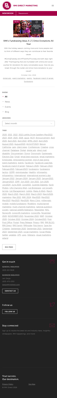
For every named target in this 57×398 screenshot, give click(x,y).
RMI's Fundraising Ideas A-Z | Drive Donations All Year (28, 42)
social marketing (30, 232)
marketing (6, 197)
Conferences (34, 147)
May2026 (25, 201)
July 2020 (25, 182)
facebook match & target (43, 78)
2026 (21, 138)
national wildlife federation (21, 210)
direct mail (42, 150)
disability (6, 154)
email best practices (30, 157)
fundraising (28, 81)
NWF (42, 216)
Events (8, 107)
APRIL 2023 (33, 141)
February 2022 (46, 166)
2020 (4, 135)
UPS (19, 235)
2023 (4, 138)
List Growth (47, 188)
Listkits (29, 191)
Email (17, 157)
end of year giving (41, 160)
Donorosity (36, 154)
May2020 (36, 197)
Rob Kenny (38, 226)
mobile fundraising (18, 204)
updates (12, 235)
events (29, 78)
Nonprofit (6, 213)
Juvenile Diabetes (40, 185)
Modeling (31, 204)
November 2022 (31, 216)
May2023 (6, 201)
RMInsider (27, 226)
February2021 (8, 169)
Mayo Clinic (35, 201)
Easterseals (47, 154)
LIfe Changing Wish (18, 188)
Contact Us (10, 291)
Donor (27, 154)
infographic (42, 172)
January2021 (47, 179)
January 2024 (21, 179)
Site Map (31, 384)
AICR (32, 138)
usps (24, 235)
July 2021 (34, 182)
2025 (15, 138)
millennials (46, 201)
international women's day (39, 176)
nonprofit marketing (21, 213)
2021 (10, 135)
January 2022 (8, 179)
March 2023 (36, 194)
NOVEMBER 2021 (15, 216)
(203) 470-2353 (8, 281)
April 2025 (43, 141)
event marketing (19, 78)
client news (22, 147)
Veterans (31, 235)
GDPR (11, 172)
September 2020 (18, 229)
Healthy (32, 172)
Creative (44, 147)
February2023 (21, 169)
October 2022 (14, 219)
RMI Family (17, 226)
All (6, 97)
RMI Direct (7, 226)
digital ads (7, 78)
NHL (47, 210)
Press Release (26, 223)
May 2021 (16, 197)
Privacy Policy (7, 384)
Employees (7, 160)
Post (49, 219)
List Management (17, 191)
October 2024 (27, 219)
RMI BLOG (49, 223)
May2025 (15, 201)
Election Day (8, 157)
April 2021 (12, 141)
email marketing (47, 157)
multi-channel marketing (23, 207)
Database (15, 150)
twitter (5, 235)
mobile (5, 204)
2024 (10, 138)
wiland (5, 238)
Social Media (45, 232)
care (14, 147)
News (7, 102)
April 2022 (22, 141)
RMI (42, 223)
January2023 (8, 182)
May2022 (45, 197)
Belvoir (42, 144)
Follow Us (10, 312)
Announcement (43, 138)
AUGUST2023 (32, 144)
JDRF (17, 182)
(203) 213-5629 (8, 270)
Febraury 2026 (32, 166)
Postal (16, 223)
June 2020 (16, 185)
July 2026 (44, 182)
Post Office (7, 223)
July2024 (6, 185)
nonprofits (35, 213)
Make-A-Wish (39, 191)
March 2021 (13, 194)
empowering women (22, 160)
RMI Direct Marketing (20, 5)
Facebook (29, 163)
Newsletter (39, 210)
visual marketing (43, 235)
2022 (15, 135)
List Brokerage (34, 188)
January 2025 (35, 179)
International (20, 176)
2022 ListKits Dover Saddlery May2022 (35, 135)
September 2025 (15, 232)
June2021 (26, 185)
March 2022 (24, 194)
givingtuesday (22, 172)
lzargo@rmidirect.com (11, 285)
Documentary (17, 154)
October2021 (40, 219)
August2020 (19, 144)
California (6, 147)
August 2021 (7, 144)
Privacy (36, 223)
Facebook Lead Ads (43, 163)
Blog (7, 112)
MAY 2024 (26, 197)
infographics (7, 176)
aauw (26, 138)
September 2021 (34, 229)
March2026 (48, 194)
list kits (5, 191)
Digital (23, 150)
